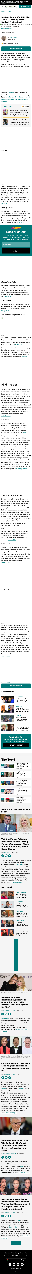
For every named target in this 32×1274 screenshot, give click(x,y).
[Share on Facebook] (2, 855)
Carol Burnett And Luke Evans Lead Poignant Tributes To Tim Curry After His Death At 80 (15, 1067)
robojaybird (5, 311)
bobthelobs (7, 296)
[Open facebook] (10, 1264)
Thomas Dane (13, 37)
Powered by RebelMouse (16, 1271)
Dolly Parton (19, 865)
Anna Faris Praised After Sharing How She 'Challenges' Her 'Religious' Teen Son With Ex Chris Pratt (22, 792)
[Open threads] (18, 1264)
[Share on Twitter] (6, 855)
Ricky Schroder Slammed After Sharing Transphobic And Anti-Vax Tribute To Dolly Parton (22, 775)
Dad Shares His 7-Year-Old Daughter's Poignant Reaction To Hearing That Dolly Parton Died (22, 702)
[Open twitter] (14, 1264)
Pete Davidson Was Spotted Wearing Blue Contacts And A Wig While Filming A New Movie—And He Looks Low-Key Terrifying (14, 2)
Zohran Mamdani (21, 892)
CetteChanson (5, 416)
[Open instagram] (22, 1264)
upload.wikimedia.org (6, 28)
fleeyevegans (5, 656)
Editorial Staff (16, 1256)
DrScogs (4, 204)
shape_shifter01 (14, 1227)
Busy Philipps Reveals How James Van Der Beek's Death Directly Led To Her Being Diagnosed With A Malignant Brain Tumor (19, 115)
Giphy (2, 335)
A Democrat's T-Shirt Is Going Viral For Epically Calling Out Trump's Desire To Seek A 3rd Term (22, 766)
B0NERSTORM (6, 563)
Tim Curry (21, 1088)
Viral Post (19, 706)
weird (25, 432)
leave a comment (16, 48)
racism (18, 1220)
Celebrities (19, 696)
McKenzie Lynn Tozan (9, 1010)
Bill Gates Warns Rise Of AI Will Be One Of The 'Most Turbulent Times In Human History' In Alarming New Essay (14, 1145)
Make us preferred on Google (12, 43)
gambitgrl (21, 222)
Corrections (7, 1256)
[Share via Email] (9, 855)
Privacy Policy (15, 1253)
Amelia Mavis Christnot (9, 1153)
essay (22, 1166)
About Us (7, 1253)
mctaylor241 (12, 540)
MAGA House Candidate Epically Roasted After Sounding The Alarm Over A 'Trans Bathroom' (22, 801)
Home (3, 11)
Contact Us (25, 1256)
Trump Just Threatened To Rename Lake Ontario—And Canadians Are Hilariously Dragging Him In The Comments (22, 926)
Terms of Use (23, 1253)
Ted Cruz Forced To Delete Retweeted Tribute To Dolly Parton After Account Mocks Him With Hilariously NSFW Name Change (15, 844)
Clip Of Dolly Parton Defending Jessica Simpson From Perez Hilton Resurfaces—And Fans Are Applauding (22, 917)
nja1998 (24, 356)
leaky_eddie (19, 344)
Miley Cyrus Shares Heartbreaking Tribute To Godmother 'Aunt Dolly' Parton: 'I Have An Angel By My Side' (14, 1002)
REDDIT (7, 682)
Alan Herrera (6, 852)
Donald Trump (20, 725)
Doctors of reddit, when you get (19, 97)
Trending (8, 11)
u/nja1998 (11, 92)
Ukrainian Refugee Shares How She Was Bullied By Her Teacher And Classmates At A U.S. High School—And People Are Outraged (15, 1204)
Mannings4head (21, 469)
